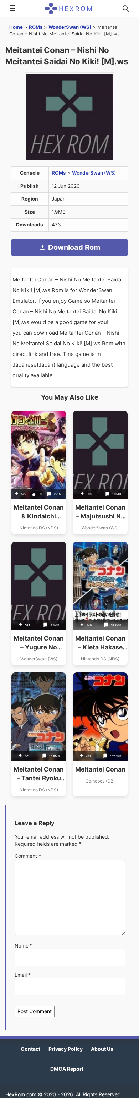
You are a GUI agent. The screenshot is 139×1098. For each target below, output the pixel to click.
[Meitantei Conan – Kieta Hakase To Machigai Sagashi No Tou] (100, 603)
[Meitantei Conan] (100, 734)
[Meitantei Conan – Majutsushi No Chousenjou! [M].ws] (100, 472)
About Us (102, 1049)
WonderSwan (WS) (69, 27)
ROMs (35, 27)
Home (16, 27)
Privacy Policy (65, 1049)
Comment (28, 856)
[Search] (126, 8)
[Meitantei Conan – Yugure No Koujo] (38, 603)
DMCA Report (66, 1069)
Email (23, 975)
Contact (30, 1049)
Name (23, 946)
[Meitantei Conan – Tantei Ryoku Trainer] (38, 734)
